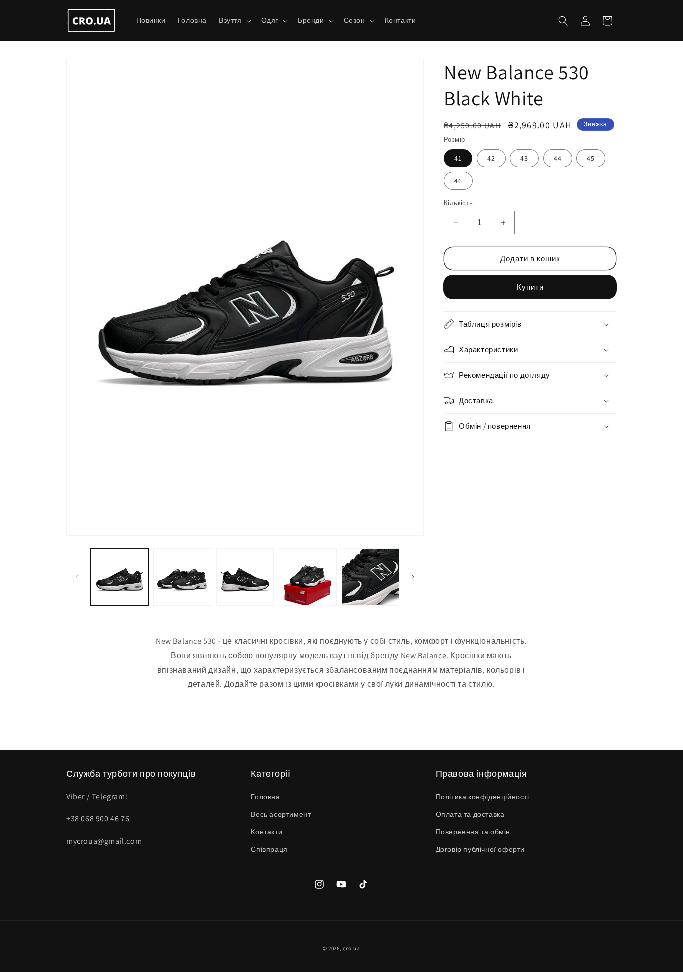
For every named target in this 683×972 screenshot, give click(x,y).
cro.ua (351, 948)
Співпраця (269, 849)
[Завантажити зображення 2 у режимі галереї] (182, 577)
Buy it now (531, 287)
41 (458, 158)
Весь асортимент (281, 814)
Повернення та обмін (473, 831)
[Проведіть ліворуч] (77, 577)
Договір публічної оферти (480, 849)
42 (492, 158)
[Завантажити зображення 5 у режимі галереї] (371, 577)
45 (591, 158)
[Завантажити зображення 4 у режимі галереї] (307, 577)
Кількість (459, 203)
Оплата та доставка (470, 814)
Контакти (266, 831)
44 (558, 158)
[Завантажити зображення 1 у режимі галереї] (119, 577)
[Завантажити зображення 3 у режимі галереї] (245, 577)
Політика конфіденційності (483, 796)
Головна (265, 796)
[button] (234, 20)
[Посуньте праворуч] (413, 577)
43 (524, 158)
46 (458, 180)
